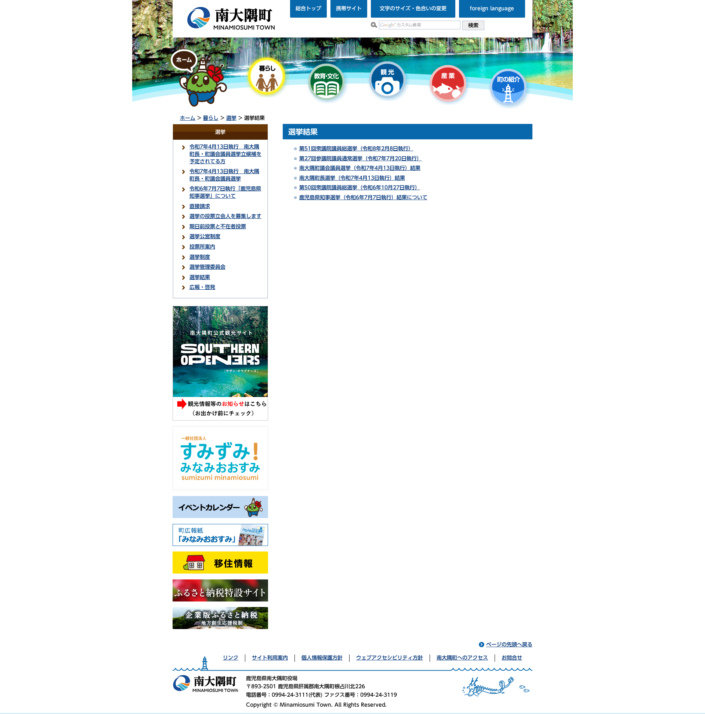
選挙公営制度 (204, 236)
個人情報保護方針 (322, 657)
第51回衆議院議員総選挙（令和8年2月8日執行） (356, 148)
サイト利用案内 (270, 657)
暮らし (210, 118)
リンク (230, 657)
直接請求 (199, 206)
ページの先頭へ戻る (509, 644)
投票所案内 (202, 246)
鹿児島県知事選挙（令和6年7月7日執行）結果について (363, 197)
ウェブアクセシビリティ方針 (389, 657)
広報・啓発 (202, 287)
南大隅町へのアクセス (462, 657)
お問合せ (512, 657)
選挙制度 (199, 257)
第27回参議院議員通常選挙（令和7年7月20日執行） (360, 158)
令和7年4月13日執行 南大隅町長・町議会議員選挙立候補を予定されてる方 (225, 154)
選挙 (231, 118)
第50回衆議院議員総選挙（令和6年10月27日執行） (359, 187)
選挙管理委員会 (207, 266)
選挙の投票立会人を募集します (225, 216)
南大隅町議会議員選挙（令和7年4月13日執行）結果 (359, 168)
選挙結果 (199, 277)
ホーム (187, 118)
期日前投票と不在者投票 (217, 226)
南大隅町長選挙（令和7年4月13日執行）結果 (352, 178)
